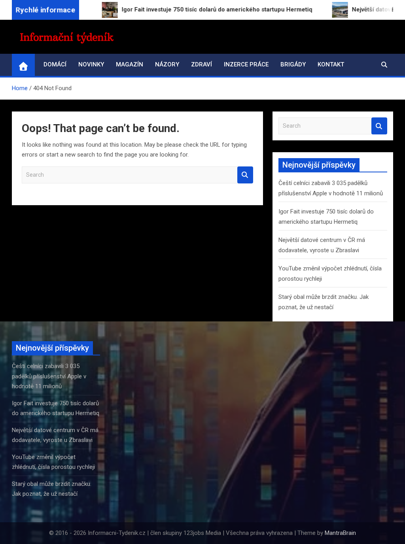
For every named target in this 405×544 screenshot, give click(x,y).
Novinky (91, 64)
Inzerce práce (246, 64)
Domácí (55, 64)
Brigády (293, 64)
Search (245, 174)
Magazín (129, 64)
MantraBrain (340, 532)
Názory (167, 64)
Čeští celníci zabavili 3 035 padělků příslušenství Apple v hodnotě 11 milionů (49, 376)
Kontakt (331, 64)
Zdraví (201, 64)
